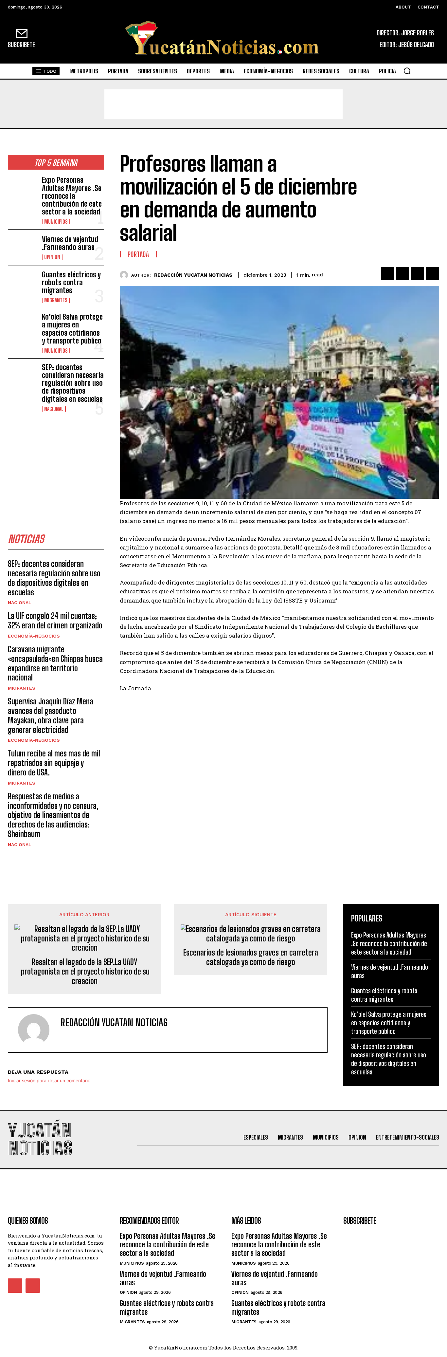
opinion (52, 257)
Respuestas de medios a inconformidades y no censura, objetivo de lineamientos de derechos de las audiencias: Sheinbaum (53, 815)
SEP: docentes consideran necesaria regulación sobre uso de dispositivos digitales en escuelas (73, 383)
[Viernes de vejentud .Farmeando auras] (22, 247)
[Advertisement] (223, 104)
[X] (402, 273)
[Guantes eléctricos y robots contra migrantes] (22, 284)
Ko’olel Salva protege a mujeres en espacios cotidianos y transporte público (72, 328)
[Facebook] (387, 273)
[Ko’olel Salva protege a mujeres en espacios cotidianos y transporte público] (22, 326)
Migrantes (55, 300)
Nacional (53, 409)
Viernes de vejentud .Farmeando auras (70, 243)
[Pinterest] (417, 273)
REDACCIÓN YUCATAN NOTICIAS (193, 275)
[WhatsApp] (432, 273)
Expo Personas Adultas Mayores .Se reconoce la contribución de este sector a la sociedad (72, 196)
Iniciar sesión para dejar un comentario (49, 1080)
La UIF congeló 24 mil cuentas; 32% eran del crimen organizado (55, 620)
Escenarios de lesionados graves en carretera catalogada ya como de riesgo (250, 957)
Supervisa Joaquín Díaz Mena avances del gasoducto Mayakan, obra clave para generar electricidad (50, 715)
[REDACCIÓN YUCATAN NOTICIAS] (125, 275)
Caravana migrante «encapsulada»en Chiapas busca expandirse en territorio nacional (55, 663)
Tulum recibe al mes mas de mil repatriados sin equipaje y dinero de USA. (54, 763)
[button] (407, 71)
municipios (56, 221)
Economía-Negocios (34, 636)
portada (138, 254)
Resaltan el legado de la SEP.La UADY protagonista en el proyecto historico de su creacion (84, 971)
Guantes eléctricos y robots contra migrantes (71, 282)
